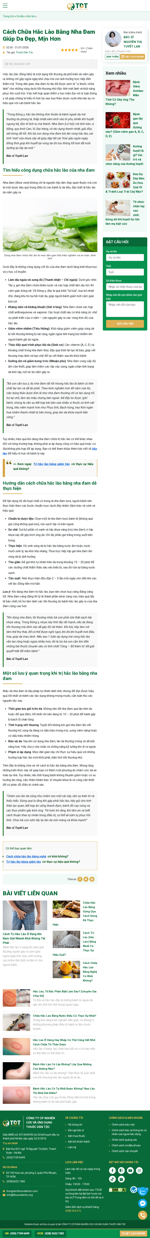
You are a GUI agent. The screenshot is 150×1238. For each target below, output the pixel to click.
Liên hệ (72, 1147)
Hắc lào (31, 16)
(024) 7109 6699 (17, 1233)
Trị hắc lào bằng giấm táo (51, 464)
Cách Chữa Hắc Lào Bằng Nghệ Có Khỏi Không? (90, 971)
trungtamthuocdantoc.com (22, 1191)
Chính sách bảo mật (123, 1124)
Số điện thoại (114, 280)
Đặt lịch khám (134, 56)
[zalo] (121, 1170)
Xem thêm (112, 56)
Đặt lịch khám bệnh (79, 1141)
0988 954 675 (73, 1210)
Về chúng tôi (75, 1124)
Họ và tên (111, 251)
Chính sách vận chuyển (125, 1151)
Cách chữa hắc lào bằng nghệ (26, 856)
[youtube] (130, 1170)
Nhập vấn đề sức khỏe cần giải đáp (124, 296)
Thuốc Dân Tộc (24, 52)
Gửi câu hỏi (125, 323)
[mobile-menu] (5, 5)
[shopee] (121, 1179)
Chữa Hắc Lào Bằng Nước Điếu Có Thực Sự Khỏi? (64, 1015)
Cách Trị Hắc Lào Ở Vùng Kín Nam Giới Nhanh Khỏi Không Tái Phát (24, 938)
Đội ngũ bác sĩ (76, 1130)
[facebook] (112, 1170)
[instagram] (139, 1170)
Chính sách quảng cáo (124, 1139)
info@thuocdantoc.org (20, 1194)
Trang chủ (8, 16)
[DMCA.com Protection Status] (117, 1190)
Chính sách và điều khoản (126, 1145)
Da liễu (20, 16)
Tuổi (108, 266)
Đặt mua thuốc (76, 1135)
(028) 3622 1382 (50, 1233)
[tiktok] (112, 1179)
